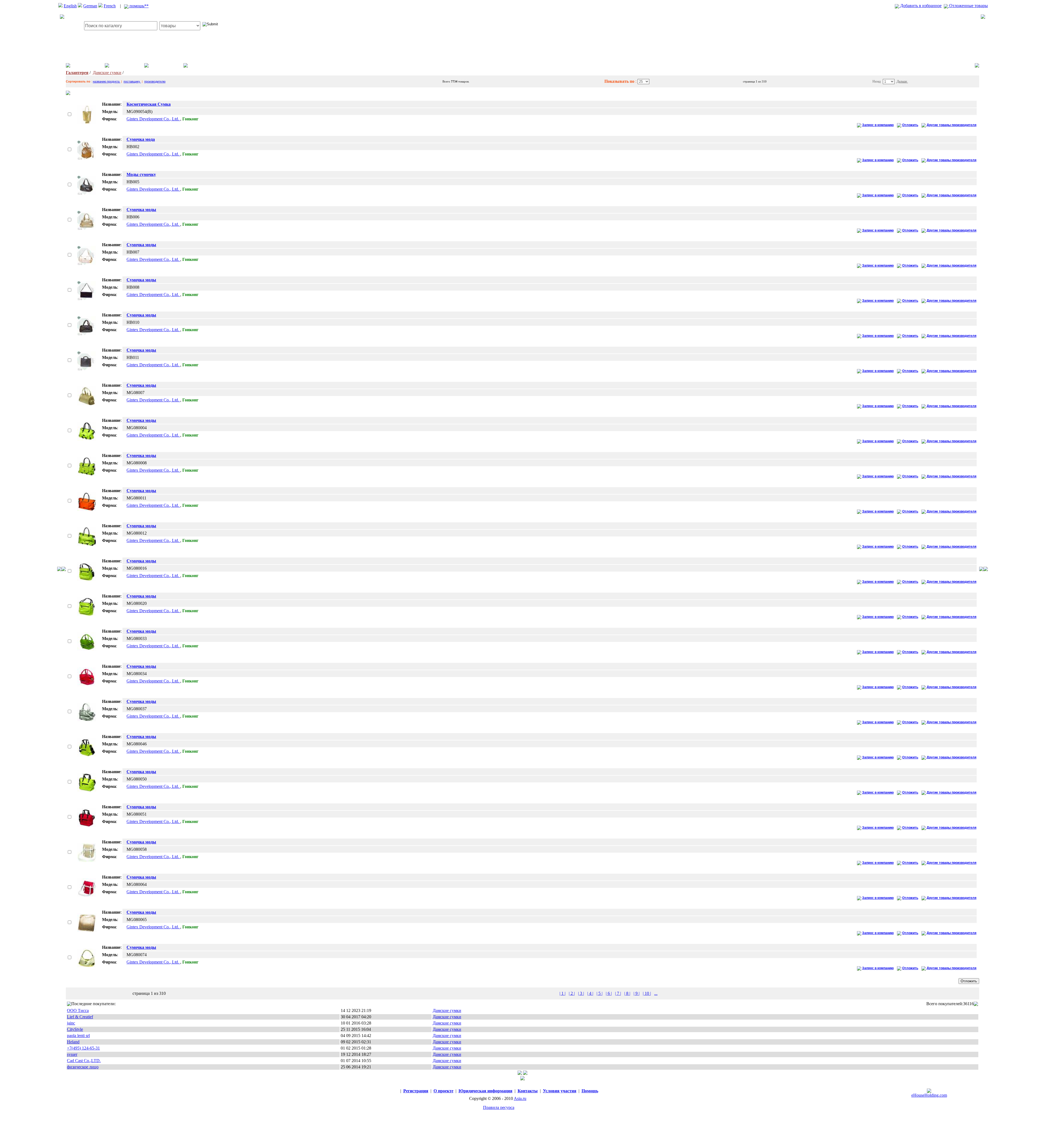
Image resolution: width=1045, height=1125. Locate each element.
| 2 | (572, 993)
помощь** (138, 6)
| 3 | (581, 993)
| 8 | (627, 993)
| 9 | (637, 993)
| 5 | (600, 993)
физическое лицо (83, 1067)
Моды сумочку (141, 174)
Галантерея (77, 72)
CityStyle (75, 1029)
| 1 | (562, 993)
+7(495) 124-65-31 (83, 1048)
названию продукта (106, 81)
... (655, 993)
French (110, 6)
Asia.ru (520, 1098)
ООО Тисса (78, 1010)
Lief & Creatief (80, 1016)
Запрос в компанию (878, 125)
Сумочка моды (141, 209)
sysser (72, 1054)
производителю (154, 81)
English (70, 6)
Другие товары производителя (951, 125)
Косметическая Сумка (149, 104)
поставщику (132, 81)
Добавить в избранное (920, 5)
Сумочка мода (141, 139)
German (90, 6)
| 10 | (647, 993)
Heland (73, 1041)
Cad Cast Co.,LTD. (84, 1060)
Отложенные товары (968, 5)
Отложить (910, 125)
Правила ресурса (498, 1107)
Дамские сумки (107, 72)
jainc (71, 1023)
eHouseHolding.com (929, 1095)
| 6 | (609, 993)
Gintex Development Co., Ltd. (153, 119)
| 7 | (618, 993)
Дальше (902, 81)
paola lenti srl (78, 1035)
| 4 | (590, 993)
